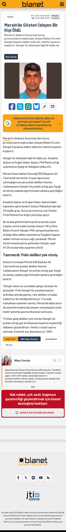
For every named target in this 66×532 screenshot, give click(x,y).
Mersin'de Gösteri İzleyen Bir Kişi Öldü (31, 27)
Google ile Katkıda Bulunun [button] (37, 412)
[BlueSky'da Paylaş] (36, 106)
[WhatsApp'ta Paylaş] (28, 106)
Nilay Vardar (22, 360)
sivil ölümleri (51, 339)
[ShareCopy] (44, 106)
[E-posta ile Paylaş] (52, 106)
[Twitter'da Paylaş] (20, 106)
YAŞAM (10, 17)
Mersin (7, 138)
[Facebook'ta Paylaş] (12, 106)
